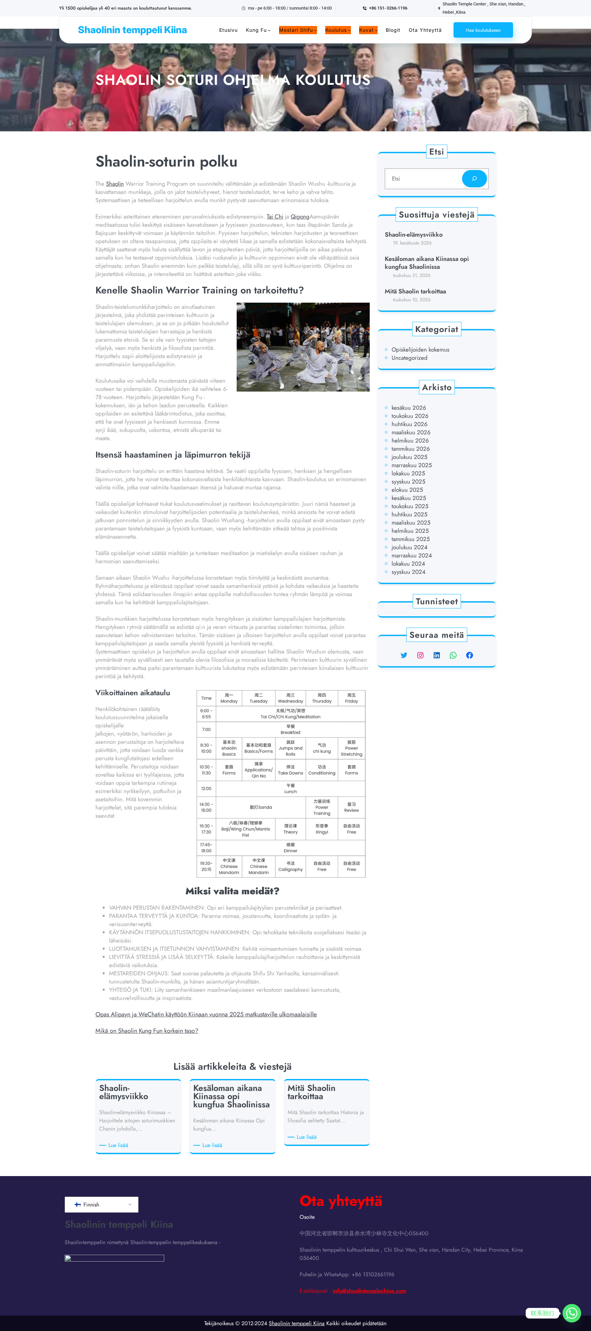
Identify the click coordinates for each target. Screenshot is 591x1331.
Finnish (90, 1205)
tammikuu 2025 (411, 539)
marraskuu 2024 (412, 555)
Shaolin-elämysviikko (414, 235)
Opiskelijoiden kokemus (420, 349)
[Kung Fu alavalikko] (269, 30)
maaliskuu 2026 (411, 432)
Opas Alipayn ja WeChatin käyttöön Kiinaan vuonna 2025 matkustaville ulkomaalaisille (206, 1014)
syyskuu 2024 (408, 572)
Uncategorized (410, 358)
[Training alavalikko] (349, 30)
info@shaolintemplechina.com (369, 1291)
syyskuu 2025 (408, 481)
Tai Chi (275, 216)
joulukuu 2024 (410, 547)
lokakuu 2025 (408, 473)
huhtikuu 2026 (410, 424)
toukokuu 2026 (410, 416)
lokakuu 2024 (408, 563)
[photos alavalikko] (376, 30)
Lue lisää (119, 1145)
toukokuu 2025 (410, 506)
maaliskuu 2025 (411, 522)
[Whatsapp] (572, 1313)
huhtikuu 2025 (410, 514)
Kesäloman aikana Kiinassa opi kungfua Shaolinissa (427, 263)
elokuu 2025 (407, 490)
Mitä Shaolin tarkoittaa (415, 291)
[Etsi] (474, 178)
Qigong (300, 216)
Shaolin (115, 184)
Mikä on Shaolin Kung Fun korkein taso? (146, 1030)
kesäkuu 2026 (409, 408)
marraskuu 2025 (412, 465)
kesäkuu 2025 (409, 498)
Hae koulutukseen (483, 30)
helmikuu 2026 (410, 440)
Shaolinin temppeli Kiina (132, 30)
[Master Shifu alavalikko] (315, 30)
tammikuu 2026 (411, 449)
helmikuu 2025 (410, 531)
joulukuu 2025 (410, 457)
